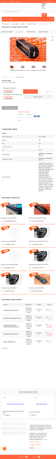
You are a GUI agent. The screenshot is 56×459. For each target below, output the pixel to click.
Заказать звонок (44, 15)
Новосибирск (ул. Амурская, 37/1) (11, 333)
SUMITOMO (49, 153)
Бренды (18, 1)
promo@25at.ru (38, 448)
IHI (42, 155)
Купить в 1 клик (38, 96)
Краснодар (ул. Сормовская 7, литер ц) (12, 318)
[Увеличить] (28, 49)
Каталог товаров (8, 19)
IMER (40, 155)
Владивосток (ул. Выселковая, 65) (11, 310)
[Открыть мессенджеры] (4, 449)
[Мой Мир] (39, 116)
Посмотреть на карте (35, 441)
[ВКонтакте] (35, 116)
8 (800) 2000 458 (44, 5)
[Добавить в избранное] (52, 36)
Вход (45, 1)
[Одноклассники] (37, 116)
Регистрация (50, 1)
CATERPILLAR (42, 153)
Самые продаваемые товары (28, 392)
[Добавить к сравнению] (52, 40)
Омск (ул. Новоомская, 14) (9, 341)
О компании (11, 1)
